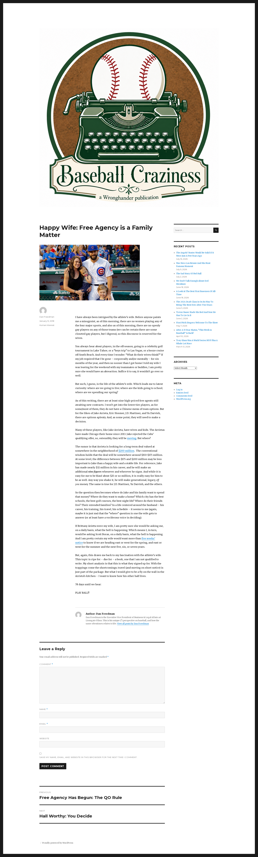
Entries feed (182, 393)
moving (131, 438)
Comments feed (184, 396)
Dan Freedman (46, 317)
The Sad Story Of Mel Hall (188, 273)
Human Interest (46, 325)
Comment (46, 664)
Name (43, 709)
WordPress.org (183, 399)
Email (43, 724)
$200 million (126, 450)
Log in (179, 389)
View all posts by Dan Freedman (133, 623)
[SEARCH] (216, 230)
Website (44, 738)
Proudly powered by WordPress (57, 843)
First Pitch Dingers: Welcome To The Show (197, 322)
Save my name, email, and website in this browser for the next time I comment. (88, 757)
